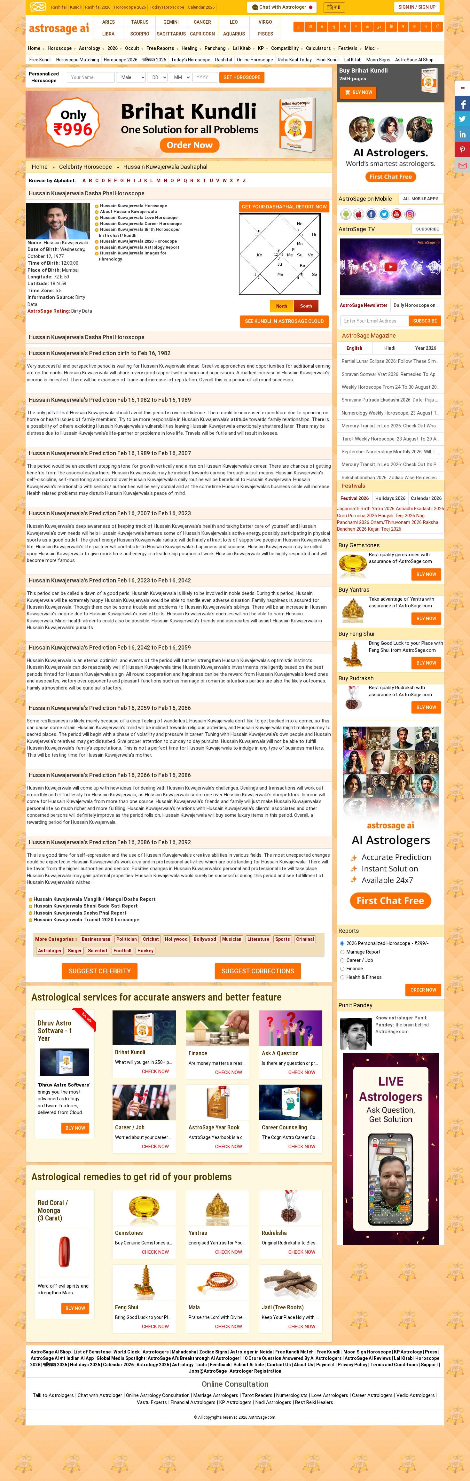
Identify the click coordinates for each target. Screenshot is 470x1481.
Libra (108, 33)
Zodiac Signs (213, 1351)
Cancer (202, 22)
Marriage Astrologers (216, 1395)
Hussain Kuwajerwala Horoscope (133, 205)
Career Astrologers (372, 1395)
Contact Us (279, 1364)
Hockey (145, 950)
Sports (282, 939)
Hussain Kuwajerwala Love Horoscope (138, 217)
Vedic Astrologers (415, 1395)
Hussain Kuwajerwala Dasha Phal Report (80, 913)
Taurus (139, 22)
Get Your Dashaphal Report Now (284, 207)
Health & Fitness (364, 977)
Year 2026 (425, 348)
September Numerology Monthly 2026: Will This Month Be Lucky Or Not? (393, 452)
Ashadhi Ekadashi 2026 (420, 508)
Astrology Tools (189, 1364)
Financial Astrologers (193, 1402)
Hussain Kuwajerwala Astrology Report (139, 247)
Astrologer (50, 950)
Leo (234, 22)
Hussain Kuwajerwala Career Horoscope (141, 223)
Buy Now (362, 92)
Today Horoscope (166, 7)
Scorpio (139, 33)
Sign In (406, 7)
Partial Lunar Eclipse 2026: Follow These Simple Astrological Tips (393, 361)
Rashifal (59, 7)
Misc (370, 48)
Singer (75, 950)
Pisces (265, 33)
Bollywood (205, 939)
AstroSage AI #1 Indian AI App (62, 1358)
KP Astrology (408, 1351)
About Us (303, 1364)
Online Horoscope (255, 59)
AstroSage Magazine (369, 335)
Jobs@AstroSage (208, 1371)
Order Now (423, 990)
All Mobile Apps (421, 198)
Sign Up (426, 7)
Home (34, 48)
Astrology (90, 48)
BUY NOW (75, 1128)
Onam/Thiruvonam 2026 (397, 522)
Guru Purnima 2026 (357, 515)
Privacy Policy (352, 1364)
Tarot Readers (258, 1395)
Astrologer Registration (255, 1371)
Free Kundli (40, 59)
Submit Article (248, 1364)
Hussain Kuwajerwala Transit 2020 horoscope (86, 920)
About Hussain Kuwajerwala (128, 211)
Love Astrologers (329, 1395)
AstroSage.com (261, 1417)
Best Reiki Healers (314, 1402)
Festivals (348, 48)
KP (261, 48)
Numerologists (292, 1395)
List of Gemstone (92, 1351)
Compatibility (285, 48)
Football (122, 950)
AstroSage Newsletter (364, 305)
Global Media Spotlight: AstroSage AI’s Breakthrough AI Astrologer (168, 1358)
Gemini (171, 22)
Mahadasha (184, 1351)
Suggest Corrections (258, 971)
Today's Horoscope (190, 59)
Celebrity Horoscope (85, 166)
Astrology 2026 (153, 1364)
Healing (190, 48)
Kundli (76, 7)
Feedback (220, 1364)
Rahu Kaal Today (295, 59)
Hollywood (176, 939)
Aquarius (234, 33)
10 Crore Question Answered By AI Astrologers (292, 1358)
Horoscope (60, 48)
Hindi (390, 348)
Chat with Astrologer (283, 7)
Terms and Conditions (394, 1364)
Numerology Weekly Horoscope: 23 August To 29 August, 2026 (393, 413)
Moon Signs (378, 59)
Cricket (151, 939)
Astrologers (156, 1351)
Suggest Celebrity (100, 971)
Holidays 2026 (390, 498)
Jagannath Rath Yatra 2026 (366, 508)
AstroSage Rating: (48, 311)
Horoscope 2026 (130, 7)
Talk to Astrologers (53, 1395)
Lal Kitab (353, 59)
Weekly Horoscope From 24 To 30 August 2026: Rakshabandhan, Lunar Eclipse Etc (393, 387)
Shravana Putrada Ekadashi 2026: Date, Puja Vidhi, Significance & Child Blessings (393, 400)
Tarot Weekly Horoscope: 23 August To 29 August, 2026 (393, 439)
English (354, 348)
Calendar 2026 (201, 7)
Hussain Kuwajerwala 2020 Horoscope (138, 241)
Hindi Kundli (328, 59)
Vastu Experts (152, 1402)
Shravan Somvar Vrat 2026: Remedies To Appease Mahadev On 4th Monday (393, 374)
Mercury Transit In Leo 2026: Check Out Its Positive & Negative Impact (393, 464)
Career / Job (360, 960)
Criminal (305, 939)
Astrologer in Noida (251, 1351)
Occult (132, 48)
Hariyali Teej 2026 (397, 515)
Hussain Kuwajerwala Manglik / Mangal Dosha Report (95, 899)
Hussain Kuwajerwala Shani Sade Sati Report (86, 906)
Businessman (96, 939)
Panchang (215, 48)
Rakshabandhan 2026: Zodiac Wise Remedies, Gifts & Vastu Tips (393, 477)
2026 (113, 48)
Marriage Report (363, 952)
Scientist (97, 950)
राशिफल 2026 (154, 59)
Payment (325, 1364)
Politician (126, 939)
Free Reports (160, 48)
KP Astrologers (236, 1402)
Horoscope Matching (77, 59)
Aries (108, 22)
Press (431, 1351)
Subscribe (427, 229)
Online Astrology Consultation (158, 1395)
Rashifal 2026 (97, 7)
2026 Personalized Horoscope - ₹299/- (388, 943)
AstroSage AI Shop (414, 59)
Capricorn (202, 33)
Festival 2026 (355, 498)
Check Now (155, 1071)
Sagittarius (171, 33)
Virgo (265, 22)
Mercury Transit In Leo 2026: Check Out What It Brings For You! (393, 426)
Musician (231, 939)
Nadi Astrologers (273, 1402)
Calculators (319, 48)
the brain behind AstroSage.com (402, 1024)
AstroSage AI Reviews (368, 1358)
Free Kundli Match (294, 1351)
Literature (258, 939)
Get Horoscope (241, 77)
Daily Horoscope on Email (419, 305)
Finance (355, 968)
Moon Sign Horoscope (367, 1351)
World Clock (127, 1351)
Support (429, 1364)
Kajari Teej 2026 (384, 529)
